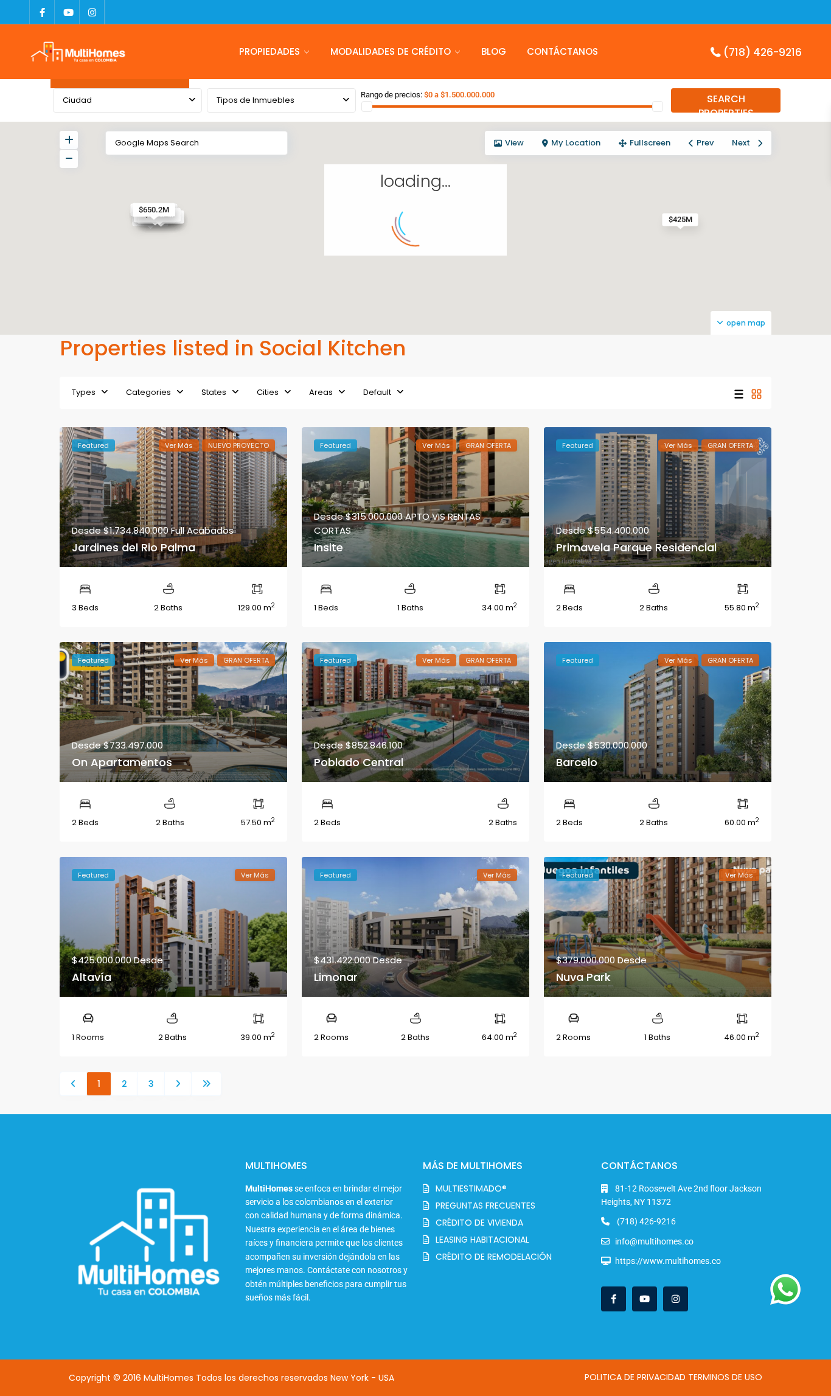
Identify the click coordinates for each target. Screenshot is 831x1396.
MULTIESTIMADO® (471, 1188)
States (213, 392)
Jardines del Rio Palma (133, 547)
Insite (328, 547)
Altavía (91, 977)
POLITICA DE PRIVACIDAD (635, 1377)
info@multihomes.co (654, 1241)
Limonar (336, 977)
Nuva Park (583, 977)
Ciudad (77, 100)
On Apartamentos (122, 762)
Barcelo (576, 762)
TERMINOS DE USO (725, 1377)
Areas (321, 392)
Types (84, 392)
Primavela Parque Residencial (636, 547)
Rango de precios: (391, 94)
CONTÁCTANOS (562, 51)
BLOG (493, 51)
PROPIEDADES (269, 51)
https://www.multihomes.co (668, 1261)
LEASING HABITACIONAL (482, 1240)
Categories (148, 392)
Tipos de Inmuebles (255, 100)
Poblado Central (358, 762)
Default (377, 392)
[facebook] (42, 12)
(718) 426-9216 (762, 52)
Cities (268, 392)
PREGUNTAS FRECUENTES (485, 1205)
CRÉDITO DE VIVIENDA (479, 1222)
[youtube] (67, 12)
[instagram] (92, 12)
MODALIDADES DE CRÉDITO (390, 51)
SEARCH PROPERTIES (726, 102)
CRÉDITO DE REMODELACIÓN (494, 1257)
